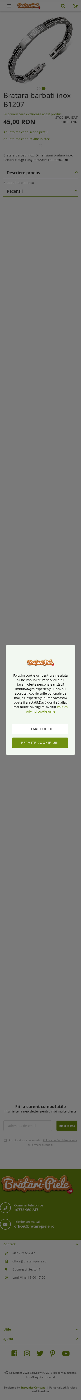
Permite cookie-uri (39, 742)
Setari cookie (40, 729)
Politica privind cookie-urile (47, 709)
